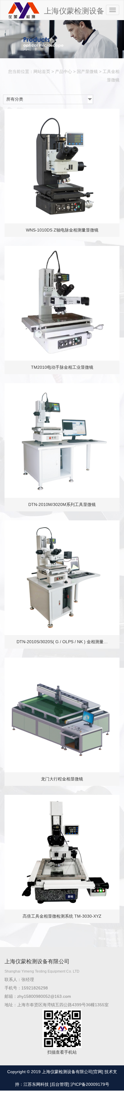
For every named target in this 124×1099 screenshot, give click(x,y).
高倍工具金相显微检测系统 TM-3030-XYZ (62, 916)
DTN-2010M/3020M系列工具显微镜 (62, 504)
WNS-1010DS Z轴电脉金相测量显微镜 (62, 230)
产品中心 (63, 71)
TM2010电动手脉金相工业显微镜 (62, 367)
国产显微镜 (87, 71)
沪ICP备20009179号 (89, 1084)
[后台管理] (59, 1084)
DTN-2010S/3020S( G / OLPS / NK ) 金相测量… (62, 641)
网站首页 (41, 71)
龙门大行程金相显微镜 (62, 779)
